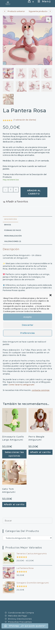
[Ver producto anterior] (5, 11)
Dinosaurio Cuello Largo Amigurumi (13, 438)
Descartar (27, 325)
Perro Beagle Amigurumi (36, 438)
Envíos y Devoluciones (20, 619)
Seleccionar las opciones (14, 454)
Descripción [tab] (10, 219)
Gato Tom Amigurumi (8, 490)
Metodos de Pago (17, 616)
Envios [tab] (7, 225)
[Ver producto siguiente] (50, 11)
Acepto (27, 317)
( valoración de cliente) (24, 120)
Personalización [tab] (13, 236)
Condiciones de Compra (21, 612)
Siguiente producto (38, 11)
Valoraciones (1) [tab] (12, 241)
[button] (50, 295)
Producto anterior (16, 11)
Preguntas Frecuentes (20, 622)
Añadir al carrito (34, 192)
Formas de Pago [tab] (12, 230)
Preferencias (27, 333)
